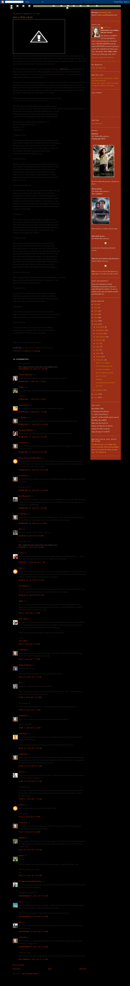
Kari (20, 922)
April (98, 353)
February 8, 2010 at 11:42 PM (33, 412)
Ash (20, 902)
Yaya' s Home (23, 619)
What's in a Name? (103, 363)
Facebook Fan (104, 12)
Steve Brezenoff (24, 496)
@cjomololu (97, 123)
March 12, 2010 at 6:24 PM (31, 547)
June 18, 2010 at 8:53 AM (30, 766)
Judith (21, 601)
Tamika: (21, 387)
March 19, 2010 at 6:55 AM (31, 580)
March (99, 356)
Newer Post (17, 969)
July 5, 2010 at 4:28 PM (29, 832)
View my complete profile (103, 57)
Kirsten (21, 772)
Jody (20, 529)
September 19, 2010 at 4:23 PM (33, 931)
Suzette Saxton (24, 405)
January (99, 390)
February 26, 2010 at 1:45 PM (33, 523)
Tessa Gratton (23, 586)
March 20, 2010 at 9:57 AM (31, 595)
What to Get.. (101, 376)
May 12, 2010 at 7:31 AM (30, 677)
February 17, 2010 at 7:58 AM (33, 437)
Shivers (99, 379)
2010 (96, 321)
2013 (96, 311)
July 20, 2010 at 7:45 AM (30, 850)
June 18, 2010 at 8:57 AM (30, 781)
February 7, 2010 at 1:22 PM (32, 381)
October (100, 333)
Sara (20, 682)
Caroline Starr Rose (25, 374)
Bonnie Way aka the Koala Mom (30, 458)
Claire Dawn (23, 733)
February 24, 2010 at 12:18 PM (33, 490)
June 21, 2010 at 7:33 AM (30, 799)
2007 (96, 397)
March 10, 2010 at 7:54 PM (31, 536)
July (98, 343)
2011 (96, 317)
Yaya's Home (23, 640)
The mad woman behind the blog (30, 881)
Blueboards (64, 69)
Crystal (21, 553)
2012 (96, 314)
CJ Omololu (23, 417)
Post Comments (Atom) (30, 973)
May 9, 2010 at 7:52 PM (29, 659)
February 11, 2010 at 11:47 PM (33, 424)
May (98, 350)
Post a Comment (18, 965)
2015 (96, 304)
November (100, 330)
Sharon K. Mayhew (25, 665)
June (98, 347)
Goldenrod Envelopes (105, 382)
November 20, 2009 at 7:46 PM (33, 369)
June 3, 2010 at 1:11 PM (30, 710)
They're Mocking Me (104, 366)
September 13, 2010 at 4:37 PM (33, 916)
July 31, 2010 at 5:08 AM (30, 875)
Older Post (83, 969)
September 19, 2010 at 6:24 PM (33, 947)
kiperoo (21, 855)
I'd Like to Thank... (103, 369)
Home (50, 969)
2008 (96, 394)
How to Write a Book (104, 373)
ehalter (21, 804)
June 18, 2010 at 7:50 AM (30, 748)
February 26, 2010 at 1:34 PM (33, 508)
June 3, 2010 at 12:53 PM (30, 697)
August (99, 340)
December (100, 327)
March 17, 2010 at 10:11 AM (32, 562)
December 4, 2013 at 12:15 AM (33, 959)
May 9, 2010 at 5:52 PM (29, 644)
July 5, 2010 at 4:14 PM (29, 817)
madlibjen (22, 837)
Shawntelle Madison (26, 430)
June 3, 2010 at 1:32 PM (30, 728)
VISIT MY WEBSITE (98, 68)
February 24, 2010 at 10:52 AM (33, 470)
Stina (20, 568)
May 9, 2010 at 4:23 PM (29, 613)
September (101, 337)
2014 (96, 307)
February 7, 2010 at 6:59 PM (32, 399)
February (100, 360)
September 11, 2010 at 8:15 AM (33, 896)
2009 (96, 324)
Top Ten (99, 386)
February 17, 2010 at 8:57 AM (33, 452)
